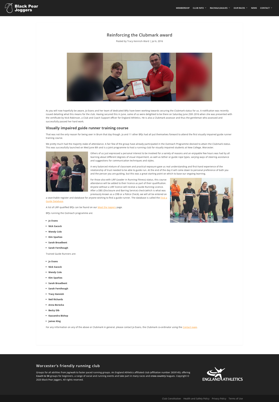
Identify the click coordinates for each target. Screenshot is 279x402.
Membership (183, 8)
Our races (239, 8)
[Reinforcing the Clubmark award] (139, 100)
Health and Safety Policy (196, 398)
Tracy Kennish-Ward (138, 41)
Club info (198, 8)
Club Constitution (171, 398)
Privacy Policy (219, 398)
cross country (158, 375)
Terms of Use (236, 398)
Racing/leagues (218, 8)
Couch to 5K (43, 375)
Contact (265, 8)
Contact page (190, 327)
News (254, 8)
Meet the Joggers (107, 207)
